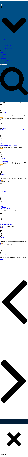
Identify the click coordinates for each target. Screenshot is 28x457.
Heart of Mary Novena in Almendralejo (5, 208)
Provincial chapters (3, 44)
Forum (3, 41)
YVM (2, 222)
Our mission (4, 54)
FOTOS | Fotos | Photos (7, 61)
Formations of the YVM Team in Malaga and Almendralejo (8, 145)
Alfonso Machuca (3, 111)
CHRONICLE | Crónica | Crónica (8, 48)
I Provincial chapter (5, 59)
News (2, 42)
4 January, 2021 (3, 175)
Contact (2, 43)
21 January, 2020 (4, 254)
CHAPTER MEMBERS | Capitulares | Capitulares (9, 45)
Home (2, 52)
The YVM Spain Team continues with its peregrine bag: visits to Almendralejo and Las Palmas (13, 129)
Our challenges (4, 40)
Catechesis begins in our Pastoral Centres (6, 224)
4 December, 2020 (4, 191)
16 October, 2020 (4, 207)
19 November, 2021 (4, 128)
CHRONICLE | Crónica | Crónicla (8, 46)
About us (2, 38)
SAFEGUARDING (3, 63)
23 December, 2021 (4, 112)
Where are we (4, 39)
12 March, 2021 (3, 144)
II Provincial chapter (5, 47)
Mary (1, 206)
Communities (2, 238)
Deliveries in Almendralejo (4, 161)
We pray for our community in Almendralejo (6, 240)
